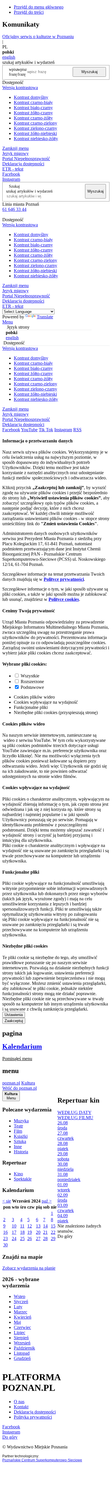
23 (5, 1238)
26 (29, 1238)
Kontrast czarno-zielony (35, 123)
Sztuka (20, 1141)
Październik (24, 1348)
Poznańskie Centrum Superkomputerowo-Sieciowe (42, 1460)
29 (53, 1238)
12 (29, 1225)
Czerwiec (22, 1327)
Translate (45, 316)
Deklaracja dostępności (35, 1411)
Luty (18, 1306)
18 (22, 1232)
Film (18, 1131)
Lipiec (19, 1332)
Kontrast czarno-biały (33, 102)
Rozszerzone (32, 681)
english (8, 57)
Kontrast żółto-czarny (33, 112)
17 (14, 1232)
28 (45, 1238)
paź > (47, 1201)
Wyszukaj (89, 72)
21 (45, 1232)
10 (14, 1225)
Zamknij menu (15, 148)
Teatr (18, 1125)
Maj (17, 1322)
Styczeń (21, 1301)
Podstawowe (32, 687)
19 (29, 1232)
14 (45, 1225)
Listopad (22, 1353)
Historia (21, 1151)
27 (38, 1238)
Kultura (28, 1083)
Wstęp (19, 1296)
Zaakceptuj (14, 1021)
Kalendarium (22, 1046)
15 (53, 1225)
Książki (21, 1136)
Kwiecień (22, 1317)
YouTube (29, 429)
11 (22, 1225)
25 (22, 1238)
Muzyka (21, 1120)
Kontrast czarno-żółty (33, 117)
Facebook (11, 174)
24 (14, 1238)
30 (5, 1244)
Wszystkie (30, 675)
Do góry (65, 1236)
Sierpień (21, 1337)
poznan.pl (11, 1083)
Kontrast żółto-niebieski (35, 133)
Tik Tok (46, 429)
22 (53, 1232)
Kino (18, 1173)
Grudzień (22, 1358)
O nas (19, 1401)
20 (38, 1232)
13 (38, 1225)
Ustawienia (14, 1015)
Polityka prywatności (33, 1417)
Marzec (20, 1311)
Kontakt (21, 1406)
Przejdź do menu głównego (38, 7)
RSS (77, 429)
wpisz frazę (22, 72)
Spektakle (23, 1179)
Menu (7, 321)
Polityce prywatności (64, 579)
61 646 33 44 (14, 209)
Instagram (11, 179)
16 (5, 1232)
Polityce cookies (64, 599)
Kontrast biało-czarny (33, 107)
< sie (6, 1201)
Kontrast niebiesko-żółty (36, 138)
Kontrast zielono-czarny (35, 128)
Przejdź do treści (29, 12)
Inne (18, 1146)
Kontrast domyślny (31, 97)
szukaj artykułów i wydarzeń (29, 191)
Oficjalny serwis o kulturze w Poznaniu (38, 36)
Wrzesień (22, 1342)
